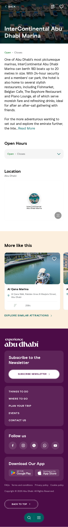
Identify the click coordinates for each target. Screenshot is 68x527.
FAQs (7, 485)
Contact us (17, 420)
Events (14, 413)
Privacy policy (41, 485)
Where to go (18, 398)
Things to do (18, 391)
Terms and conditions (22, 485)
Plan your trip (20, 405)
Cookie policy (57, 485)
